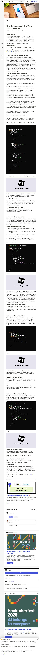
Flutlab (14, 53)
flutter (8, 30)
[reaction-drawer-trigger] (2, 44)
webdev (12, 30)
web (16, 30)
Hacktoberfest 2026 (11, 557)
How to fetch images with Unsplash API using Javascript (16, 589)
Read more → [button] (10, 502)
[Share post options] (2, 59)
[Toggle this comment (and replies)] (7, 522)
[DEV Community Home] (1, 1)
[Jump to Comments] (2, 48)
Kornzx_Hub (11, 520)
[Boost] (2, 55)
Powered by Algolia (21, 1)
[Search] (5, 1)
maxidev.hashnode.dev (26, 20)
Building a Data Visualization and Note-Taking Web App (15, 585)
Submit (10, 516)
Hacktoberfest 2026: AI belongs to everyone (18, 629)
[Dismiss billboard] (37, 639)
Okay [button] (3, 654)
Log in (28, 1)
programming (21, 30)
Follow (21, 572)
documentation (9, 51)
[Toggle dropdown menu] (35, 480)
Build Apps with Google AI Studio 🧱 (19, 495)
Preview (16, 516)
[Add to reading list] (2, 52)
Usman (10, 19)
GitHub (31, 474)
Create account (34, 1)
